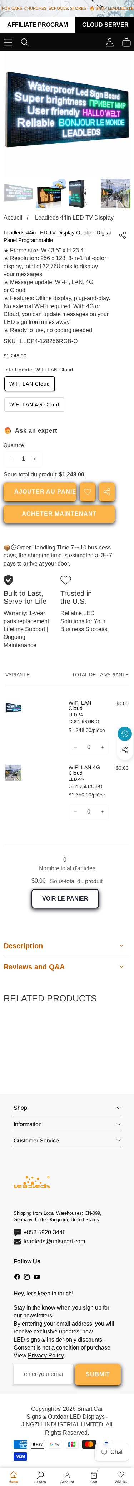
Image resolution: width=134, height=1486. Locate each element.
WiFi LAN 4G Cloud (34, 404)
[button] (125, 766)
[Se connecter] (109, 43)
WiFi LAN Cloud (29, 384)
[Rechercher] (25, 43)
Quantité (14, 445)
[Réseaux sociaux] (125, 750)
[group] (18, 193)
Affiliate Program (37, 25)
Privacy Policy (46, 1355)
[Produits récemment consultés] (125, 734)
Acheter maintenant (59, 514)
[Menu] (8, 43)
